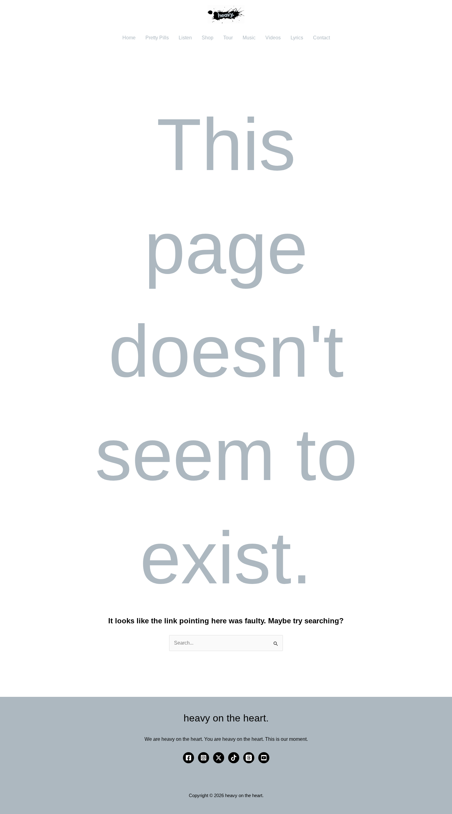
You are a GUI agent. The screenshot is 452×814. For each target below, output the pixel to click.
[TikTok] (233, 757)
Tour (228, 37)
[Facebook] (188, 757)
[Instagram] (203, 757)
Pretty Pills (157, 37)
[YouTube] (263, 757)
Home (129, 37)
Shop (207, 37)
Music (249, 37)
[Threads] (248, 757)
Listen (185, 37)
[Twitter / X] (218, 757)
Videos (273, 37)
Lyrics (297, 37)
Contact (321, 37)
